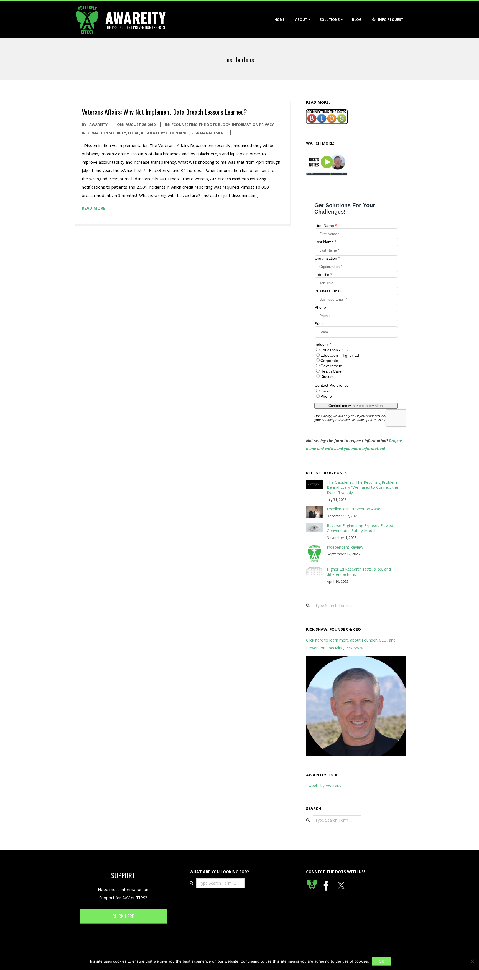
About (301, 19)
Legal (133, 132)
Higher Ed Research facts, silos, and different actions (359, 571)
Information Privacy (253, 124)
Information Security (104, 132)
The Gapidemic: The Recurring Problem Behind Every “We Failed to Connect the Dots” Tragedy (362, 487)
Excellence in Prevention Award (355, 508)
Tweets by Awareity (323, 785)
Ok (381, 961)
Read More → (96, 208)
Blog (356, 19)
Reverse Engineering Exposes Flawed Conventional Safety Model (360, 528)
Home (279, 19)
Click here (123, 916)
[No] (472, 961)
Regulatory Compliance (165, 132)
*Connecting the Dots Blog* (201, 124)
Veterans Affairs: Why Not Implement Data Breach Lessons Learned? (164, 111)
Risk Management (208, 132)
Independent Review (345, 547)
